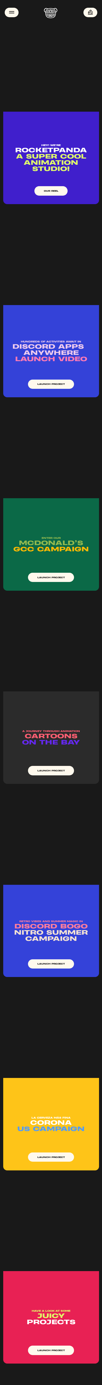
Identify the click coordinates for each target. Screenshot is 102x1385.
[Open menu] (12, 12)
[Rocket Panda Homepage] (51, 12)
